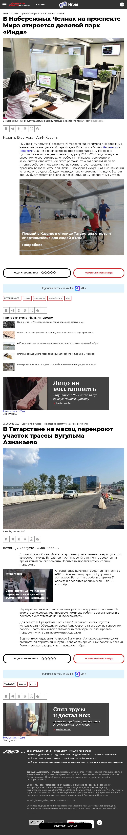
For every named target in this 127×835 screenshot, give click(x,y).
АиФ (23, 531)
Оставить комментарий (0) (99, 273)
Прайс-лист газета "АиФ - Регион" (44, 759)
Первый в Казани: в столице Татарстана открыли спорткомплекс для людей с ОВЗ (66, 236)
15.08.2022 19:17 (10, 13)
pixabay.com (97, 121)
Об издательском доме (39, 751)
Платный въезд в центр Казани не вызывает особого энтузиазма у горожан (56, 354)
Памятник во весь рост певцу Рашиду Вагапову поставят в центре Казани (55, 332)
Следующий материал (65, 826)
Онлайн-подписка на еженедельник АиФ (48, 755)
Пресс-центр (60, 751)
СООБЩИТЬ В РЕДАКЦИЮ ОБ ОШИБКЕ (105, 762)
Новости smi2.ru (14, 411)
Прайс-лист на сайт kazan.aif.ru (80, 759)
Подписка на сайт (81, 755)
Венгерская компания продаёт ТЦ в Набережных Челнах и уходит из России (56, 364)
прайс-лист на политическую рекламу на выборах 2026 (56, 762)
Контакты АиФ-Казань (105, 755)
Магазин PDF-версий (80, 751)
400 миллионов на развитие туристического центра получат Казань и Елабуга (58, 343)
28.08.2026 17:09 (11, 424)
